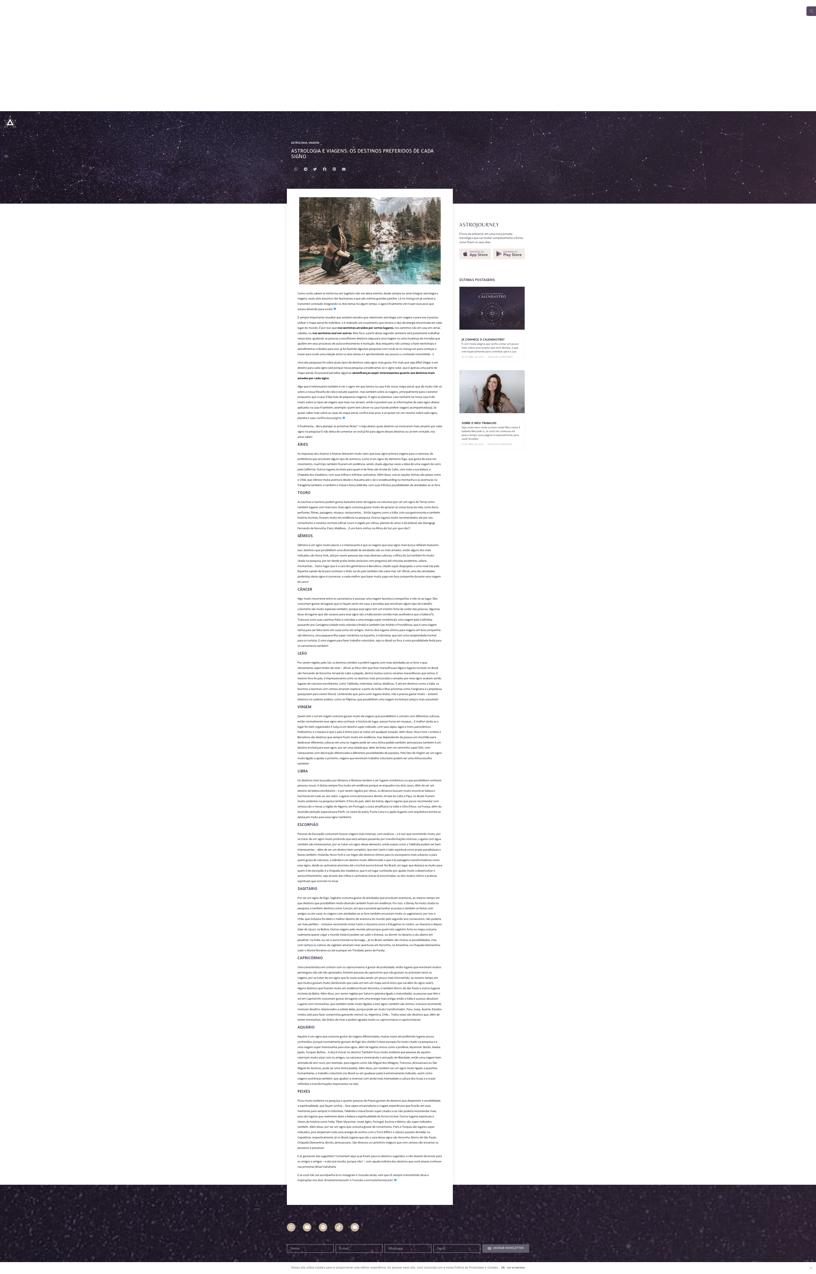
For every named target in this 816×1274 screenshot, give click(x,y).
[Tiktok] (339, 1227)
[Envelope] (355, 1227)
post (378, 413)
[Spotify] (323, 1227)
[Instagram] (291, 1227)
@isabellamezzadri (336, 1180)
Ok (503, 1267)
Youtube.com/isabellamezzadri (372, 1180)
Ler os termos (516, 1267)
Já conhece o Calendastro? (483, 340)
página (336, 418)
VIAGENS (314, 143)
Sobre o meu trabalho (479, 423)
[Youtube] (307, 1227)
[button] (296, 169)
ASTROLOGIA (299, 143)
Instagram (412, 298)
